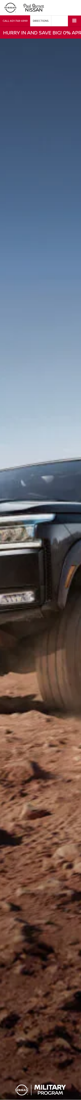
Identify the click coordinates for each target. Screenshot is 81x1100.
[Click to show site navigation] (74, 21)
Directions (41, 21)
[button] (15, 20)
